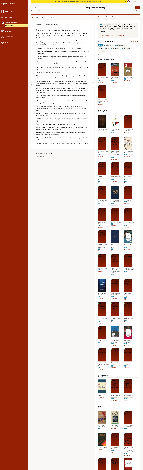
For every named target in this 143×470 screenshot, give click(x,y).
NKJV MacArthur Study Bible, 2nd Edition (102, 318)
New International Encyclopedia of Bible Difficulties (129, 395)
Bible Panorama (102, 447)
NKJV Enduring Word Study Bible (103, 294)
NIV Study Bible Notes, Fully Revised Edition (102, 246)
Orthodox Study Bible (115, 363)
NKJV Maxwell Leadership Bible (115, 317)
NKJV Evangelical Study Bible (115, 294)
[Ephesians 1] (31, 85)
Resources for (106, 41)
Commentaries (105, 407)
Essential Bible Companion (115, 448)
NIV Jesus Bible (128, 200)
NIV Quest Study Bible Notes (102, 223)
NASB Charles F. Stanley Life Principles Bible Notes (115, 154)
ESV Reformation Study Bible (128, 130)
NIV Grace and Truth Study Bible (116, 201)
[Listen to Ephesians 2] (51, 17)
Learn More (120, 35)
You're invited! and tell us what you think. (78, 1)
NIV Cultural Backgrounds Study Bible (129, 178)
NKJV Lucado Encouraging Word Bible (129, 295)
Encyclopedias (104, 376)
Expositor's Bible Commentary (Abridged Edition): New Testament (129, 450)
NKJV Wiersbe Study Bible (115, 341)
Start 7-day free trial (107, 35)
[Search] (137, 7)
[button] (133, 1)
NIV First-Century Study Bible (102, 201)
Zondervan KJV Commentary (115, 78)
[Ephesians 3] (93, 85)
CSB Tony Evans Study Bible (102, 130)
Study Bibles (104, 111)
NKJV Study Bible (102, 340)
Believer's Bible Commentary (128, 425)
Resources (101, 17)
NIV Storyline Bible (116, 222)
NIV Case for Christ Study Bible (116, 177)
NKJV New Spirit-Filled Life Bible (128, 317)
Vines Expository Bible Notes (128, 363)
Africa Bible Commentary (101, 425)
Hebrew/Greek (111, 17)
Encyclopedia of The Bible (102, 394)
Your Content (120, 17)
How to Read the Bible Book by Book (103, 100)
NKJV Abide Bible (102, 268)
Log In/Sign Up (135, 1)
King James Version (42, 153)
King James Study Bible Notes (103, 78)
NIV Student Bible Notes (129, 223)
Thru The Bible (128, 77)
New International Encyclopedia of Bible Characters (116, 395)
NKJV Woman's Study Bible (128, 341)
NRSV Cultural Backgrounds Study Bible (103, 364)
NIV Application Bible (128, 152)
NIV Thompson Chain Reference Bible (115, 246)
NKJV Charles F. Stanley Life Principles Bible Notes (115, 270)
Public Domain (40, 156)
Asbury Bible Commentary (114, 425)
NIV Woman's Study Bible (127, 245)
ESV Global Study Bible (115, 130)
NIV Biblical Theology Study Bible (102, 178)
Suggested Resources (107, 59)
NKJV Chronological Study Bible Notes (129, 268)
